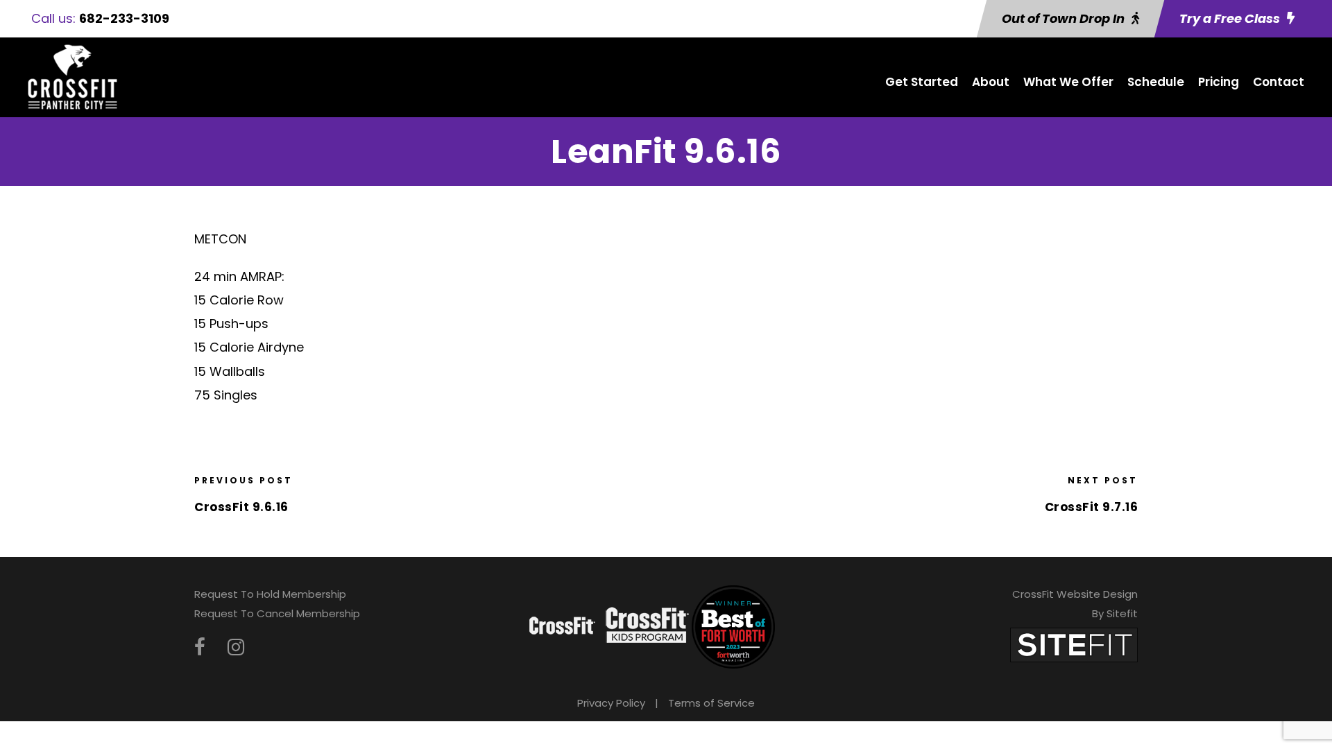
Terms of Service (711, 703)
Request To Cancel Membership (277, 613)
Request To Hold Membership (270, 594)
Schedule (1155, 82)
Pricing (1218, 82)
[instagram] (236, 647)
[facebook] (199, 647)
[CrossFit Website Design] (1074, 644)
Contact (1278, 82)
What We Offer (1068, 82)
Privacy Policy (611, 703)
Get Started (921, 82)
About (990, 82)
